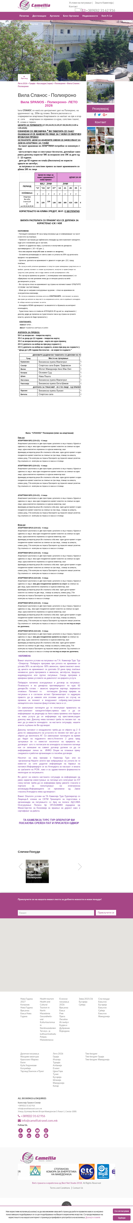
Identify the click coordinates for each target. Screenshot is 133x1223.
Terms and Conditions (60, 1188)
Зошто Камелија (104, 2)
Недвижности (90, 15)
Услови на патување (80, 2)
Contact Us (78, 1188)
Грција (32, 83)
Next (79, 866)
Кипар (56, 1086)
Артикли (55, 15)
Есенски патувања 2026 (64, 1002)
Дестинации (39, 15)
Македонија (58, 1083)
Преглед (24, 78)
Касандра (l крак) (45, 83)
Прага (62, 1016)
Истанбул (64, 1022)
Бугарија (83, 1002)
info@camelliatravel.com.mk (40, 1120)
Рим (61, 1013)
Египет (56, 1068)
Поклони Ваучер (28, 23)
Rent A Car (107, 15)
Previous (20, 866)
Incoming (46, 23)
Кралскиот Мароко (29, 1059)
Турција (56, 1062)
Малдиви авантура (29, 1056)
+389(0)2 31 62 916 (100, 10)
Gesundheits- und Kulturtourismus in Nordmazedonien (48, 1022)
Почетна (24, 15)
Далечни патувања (29, 1053)
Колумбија (25, 1068)
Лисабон (63, 1019)
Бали (22, 1062)
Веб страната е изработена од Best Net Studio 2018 (57, 1183)
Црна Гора (58, 1071)
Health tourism (47, 999)
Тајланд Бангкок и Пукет (32, 1071)
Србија (82, 1004)
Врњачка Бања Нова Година (25, 1013)
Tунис (56, 1074)
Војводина (64, 1031)
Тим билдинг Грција (94, 1056)
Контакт (73, 6)
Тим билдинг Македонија (97, 1059)
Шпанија (57, 1080)
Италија (56, 1059)
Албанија (57, 1065)
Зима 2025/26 (86, 999)
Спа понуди (103, 999)
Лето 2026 (22, 83)
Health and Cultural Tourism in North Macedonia (45, 1008)
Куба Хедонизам (28, 1065)
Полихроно (60, 83)
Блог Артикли (71, 15)
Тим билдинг (91, 1053)
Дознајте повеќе (92, 1217)
